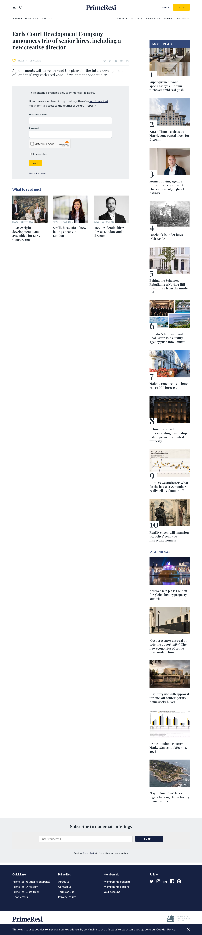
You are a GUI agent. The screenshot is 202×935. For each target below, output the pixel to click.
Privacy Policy (89, 853)
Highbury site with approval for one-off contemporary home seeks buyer (169, 698)
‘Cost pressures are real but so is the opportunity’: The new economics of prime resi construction (169, 646)
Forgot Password (37, 173)
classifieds (48, 18)
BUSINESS (137, 18)
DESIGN (168, 18)
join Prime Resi (98, 101)
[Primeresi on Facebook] (116, 61)
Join (181, 7)
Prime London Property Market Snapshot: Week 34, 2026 (168, 748)
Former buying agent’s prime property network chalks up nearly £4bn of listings (167, 187)
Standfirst (184, 931)
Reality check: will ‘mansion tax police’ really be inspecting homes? (169, 536)
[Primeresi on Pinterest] (121, 61)
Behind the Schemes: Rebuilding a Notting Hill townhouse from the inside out (169, 286)
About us (63, 881)
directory (31, 18)
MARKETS (122, 18)
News (21, 60)
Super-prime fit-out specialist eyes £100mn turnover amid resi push (167, 86)
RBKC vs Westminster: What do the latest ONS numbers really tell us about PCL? (169, 487)
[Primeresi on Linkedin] (110, 61)
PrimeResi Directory (25, 886)
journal (17, 18)
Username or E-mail (38, 114)
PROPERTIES (153, 18)
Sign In (166, 7)
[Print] (127, 61)
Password (34, 128)
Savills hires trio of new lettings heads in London (69, 232)
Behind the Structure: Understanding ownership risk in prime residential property (168, 435)
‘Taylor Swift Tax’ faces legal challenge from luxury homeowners (169, 797)
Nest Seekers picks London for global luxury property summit (168, 595)
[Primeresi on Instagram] (158, 881)
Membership (111, 874)
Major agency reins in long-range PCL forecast (169, 385)
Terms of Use (66, 891)
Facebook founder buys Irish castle (166, 237)
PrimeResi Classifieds (25, 891)
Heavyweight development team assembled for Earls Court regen (26, 234)
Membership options (116, 886)
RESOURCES (183, 18)
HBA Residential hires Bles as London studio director (109, 232)
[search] (21, 7)
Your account (112, 891)
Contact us (64, 886)
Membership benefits (117, 881)
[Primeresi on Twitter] (104, 61)
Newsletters (20, 896)
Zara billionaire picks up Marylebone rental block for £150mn (169, 135)
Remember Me (39, 154)
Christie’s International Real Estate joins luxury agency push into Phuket (167, 338)
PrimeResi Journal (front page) (31, 881)
